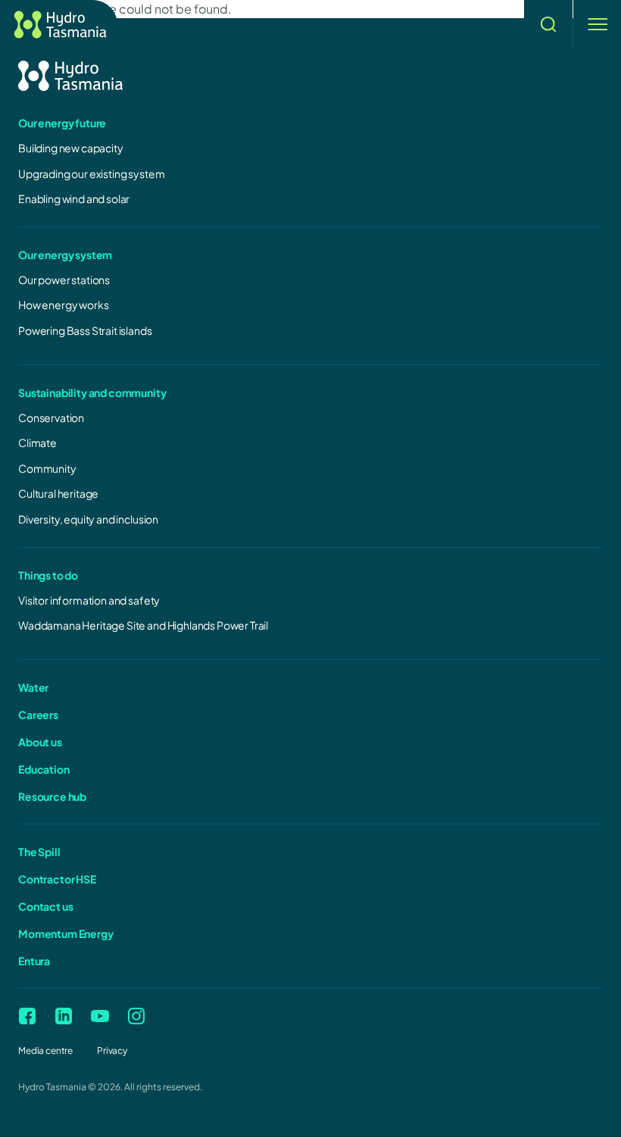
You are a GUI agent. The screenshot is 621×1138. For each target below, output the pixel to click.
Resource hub (52, 796)
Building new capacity (70, 148)
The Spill (39, 851)
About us (40, 742)
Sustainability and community (92, 392)
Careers (38, 714)
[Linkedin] (64, 1016)
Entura (34, 961)
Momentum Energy (66, 933)
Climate (37, 442)
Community (47, 468)
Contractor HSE (57, 879)
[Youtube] (100, 1016)
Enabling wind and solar (74, 198)
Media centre (45, 1050)
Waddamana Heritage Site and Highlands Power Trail (143, 625)
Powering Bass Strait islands (85, 330)
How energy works (63, 304)
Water (33, 687)
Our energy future (62, 123)
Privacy (112, 1050)
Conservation (51, 417)
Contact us (45, 906)
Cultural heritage (58, 493)
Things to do (48, 575)
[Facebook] (27, 1016)
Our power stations (64, 279)
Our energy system (65, 254)
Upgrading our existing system (91, 173)
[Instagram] (136, 1016)
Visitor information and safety (89, 600)
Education (44, 769)
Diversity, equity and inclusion (88, 519)
